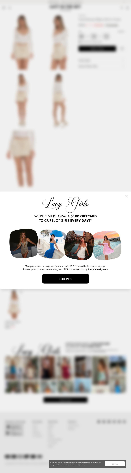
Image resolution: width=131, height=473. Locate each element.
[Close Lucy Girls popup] (126, 196)
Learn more (65, 278)
